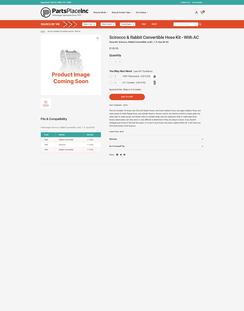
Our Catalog (141, 12)
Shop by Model (99, 12)
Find (144, 24)
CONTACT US (185, 2)
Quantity (115, 55)
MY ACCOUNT (197, 2)
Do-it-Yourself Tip (116, 146)
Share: (111, 155)
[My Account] (196, 12)
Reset (154, 24)
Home (43, 31)
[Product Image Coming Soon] (98, 38)
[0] (201, 12)
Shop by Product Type (121, 12)
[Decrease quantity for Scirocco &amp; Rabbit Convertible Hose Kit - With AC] (111, 62)
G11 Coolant (129, 82)
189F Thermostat (131, 76)
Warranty (113, 139)
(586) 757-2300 (64, 2)
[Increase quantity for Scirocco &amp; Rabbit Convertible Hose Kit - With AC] (120, 62)
